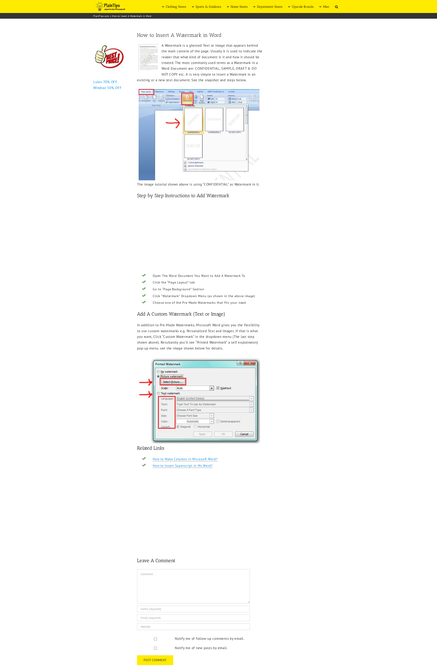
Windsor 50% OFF (107, 88)
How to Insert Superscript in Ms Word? (183, 466)
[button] (336, 6)
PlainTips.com (101, 16)
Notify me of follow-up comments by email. (209, 638)
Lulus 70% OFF (105, 82)
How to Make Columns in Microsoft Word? (185, 459)
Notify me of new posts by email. (201, 648)
